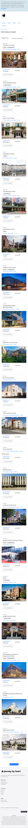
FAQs (2, 794)
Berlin (14, 23)
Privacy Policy (3, 800)
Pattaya (4, 23)
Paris (19, 23)
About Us (3, 790)
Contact (2, 792)
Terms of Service (4, 801)
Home (2, 29)
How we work (3, 781)
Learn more (3, 8)
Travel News (3, 784)
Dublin (5, 29)
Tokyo (9, 23)
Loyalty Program (4, 783)
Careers (2, 791)
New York (4, 25)
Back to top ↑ (24, 811)
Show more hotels (14, 764)
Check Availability (8, 74)
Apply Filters (6, 38)
